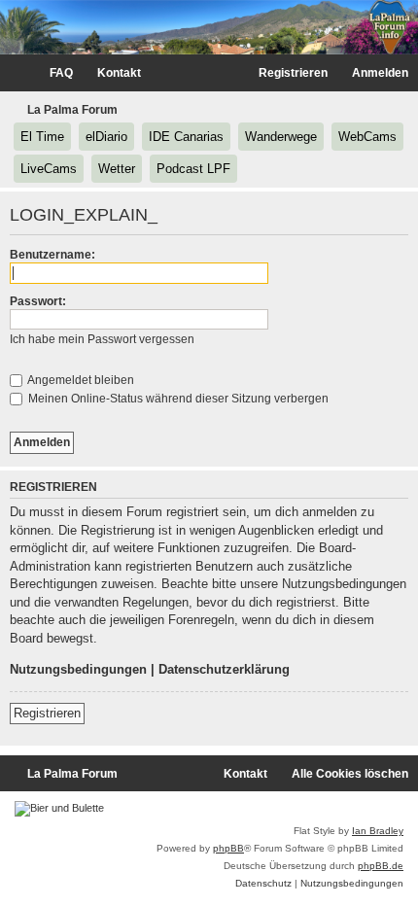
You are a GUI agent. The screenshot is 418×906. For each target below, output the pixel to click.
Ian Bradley (377, 830)
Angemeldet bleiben (79, 380)
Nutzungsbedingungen (78, 669)
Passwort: (38, 301)
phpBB (228, 848)
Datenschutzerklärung (224, 669)
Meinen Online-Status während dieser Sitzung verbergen (177, 398)
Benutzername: (52, 254)
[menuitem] (52, 73)
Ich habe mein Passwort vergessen (102, 339)
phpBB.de (380, 865)
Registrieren (47, 713)
